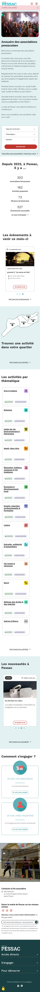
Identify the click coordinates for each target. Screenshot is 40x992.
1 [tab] (17, 294)
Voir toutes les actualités (19, 742)
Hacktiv (29, 982)
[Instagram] (11, 910)
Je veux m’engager (18, 215)
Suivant (38, 861)
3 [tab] (23, 294)
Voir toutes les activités (18, 362)
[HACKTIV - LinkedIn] (22, 986)
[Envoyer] (36, 922)
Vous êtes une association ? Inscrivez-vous (19, 154)
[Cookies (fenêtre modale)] (3, 988)
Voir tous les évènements (19, 299)
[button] (31, 3)
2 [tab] (20, 294)
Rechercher (20, 146)
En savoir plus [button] (20, 287)
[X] (7, 910)
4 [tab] (24, 728)
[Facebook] (3, 910)
